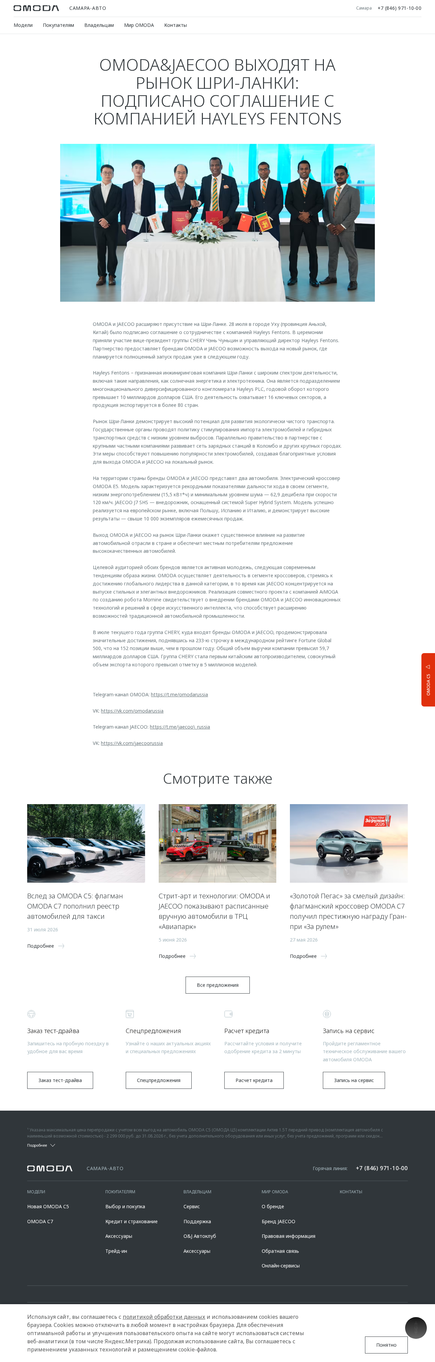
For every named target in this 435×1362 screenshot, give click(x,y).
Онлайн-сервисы (281, 1265)
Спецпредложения (158, 1080)
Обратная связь (280, 1251)
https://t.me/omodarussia (179, 694)
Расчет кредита (254, 1080)
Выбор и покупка (125, 1206)
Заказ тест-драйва (60, 1080)
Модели (23, 25)
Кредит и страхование (131, 1221)
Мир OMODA (139, 25)
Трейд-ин (116, 1251)
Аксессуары (118, 1236)
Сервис (192, 1206)
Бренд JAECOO (278, 1221)
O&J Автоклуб (200, 1236)
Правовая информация (288, 1236)
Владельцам (99, 25)
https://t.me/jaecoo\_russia (180, 727)
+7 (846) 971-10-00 (399, 8)
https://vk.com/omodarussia (132, 711)
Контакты (175, 25)
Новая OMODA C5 (48, 1206)
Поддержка (197, 1221)
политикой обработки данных (164, 1317)
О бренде (273, 1206)
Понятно (386, 1345)
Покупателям (58, 25)
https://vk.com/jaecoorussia (132, 743)
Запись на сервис (354, 1080)
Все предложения (218, 985)
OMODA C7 (40, 1221)
